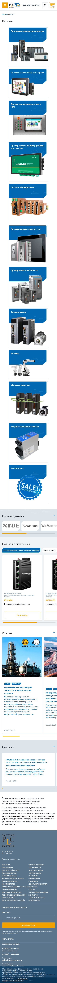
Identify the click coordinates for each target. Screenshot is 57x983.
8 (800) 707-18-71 (31, 5)
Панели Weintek (9, 876)
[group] (11, 526)
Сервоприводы (9, 889)
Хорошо (51, 974)
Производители (36, 865)
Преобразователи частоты (15, 887)
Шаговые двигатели (11, 892)
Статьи (31, 889)
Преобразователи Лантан (14, 895)
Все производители (53, 515)
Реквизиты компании (11, 859)
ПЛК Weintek (7, 867)
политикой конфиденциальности (15, 979)
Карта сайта (8, 939)
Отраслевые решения (38, 892)
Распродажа (8, 897)
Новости (32, 887)
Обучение (33, 876)
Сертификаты (34, 873)
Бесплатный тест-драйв (13, 900)
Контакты (33, 895)
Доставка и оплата (37, 884)
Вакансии (33, 881)
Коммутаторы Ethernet (13, 878)
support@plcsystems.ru (13, 966)
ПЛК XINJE (6, 865)
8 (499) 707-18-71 (10, 954)
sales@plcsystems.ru (12, 960)
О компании (34, 878)
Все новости (53, 746)
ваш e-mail (6, 912)
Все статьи (53, 632)
